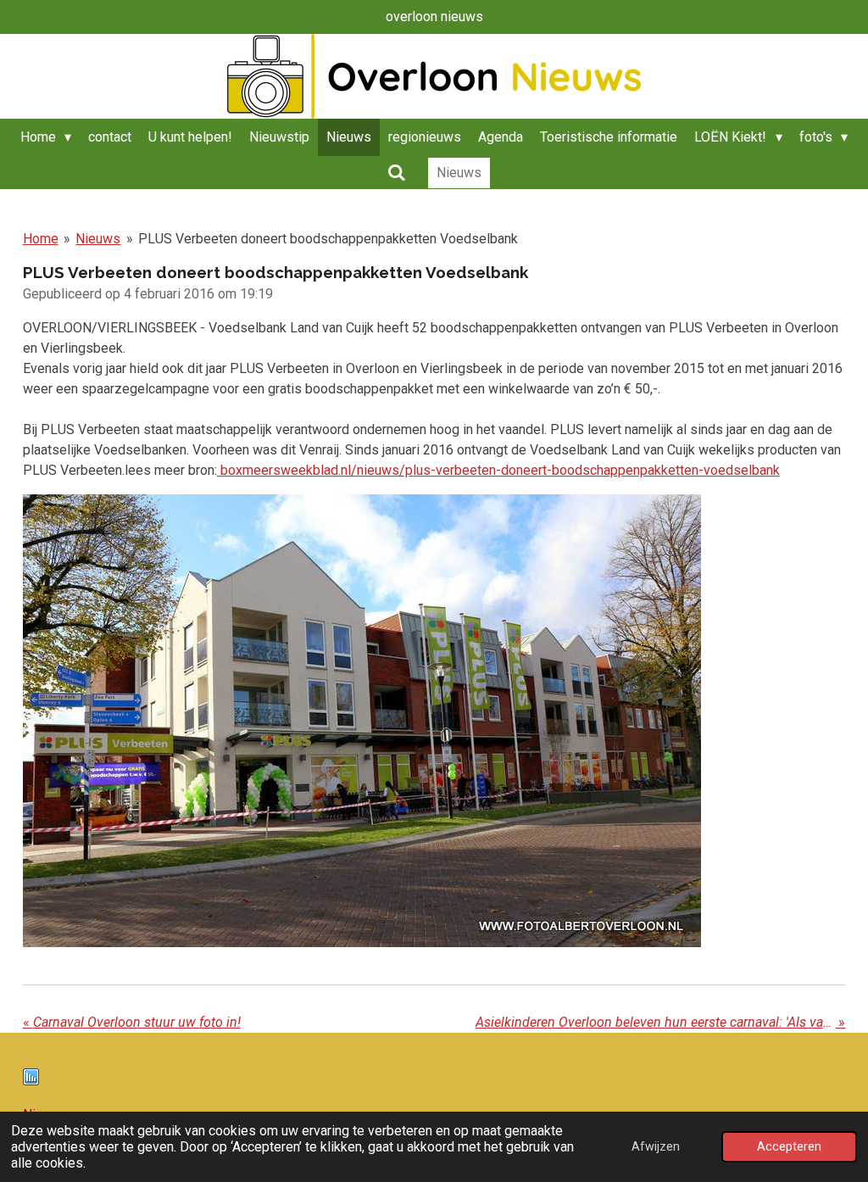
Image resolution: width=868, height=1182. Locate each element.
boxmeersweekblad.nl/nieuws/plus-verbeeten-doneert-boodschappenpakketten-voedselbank (498, 470)
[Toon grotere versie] (362, 720)
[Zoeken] (396, 172)
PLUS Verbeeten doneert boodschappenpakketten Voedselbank (328, 239)
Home (40, 239)
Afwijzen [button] (656, 1147)
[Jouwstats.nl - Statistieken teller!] (31, 1081)
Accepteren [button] (789, 1147)
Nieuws (97, 239)
